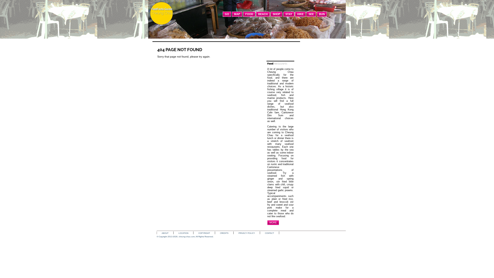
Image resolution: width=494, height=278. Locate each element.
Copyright (204, 233)
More (273, 222)
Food (249, 14)
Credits (224, 233)
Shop (276, 14)
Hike (300, 14)
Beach (263, 14)
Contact (269, 233)
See (311, 14)
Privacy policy (247, 233)
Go (227, 14)
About (165, 233)
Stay (288, 14)
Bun (322, 14)
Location (183, 233)
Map (237, 14)
